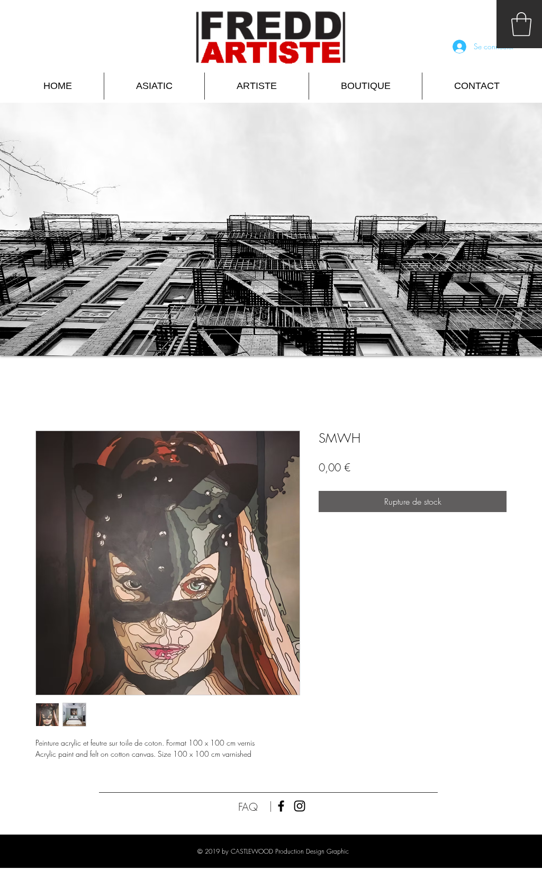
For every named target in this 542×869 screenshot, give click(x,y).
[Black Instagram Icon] (299, 806)
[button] (521, 24)
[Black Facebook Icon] (281, 806)
